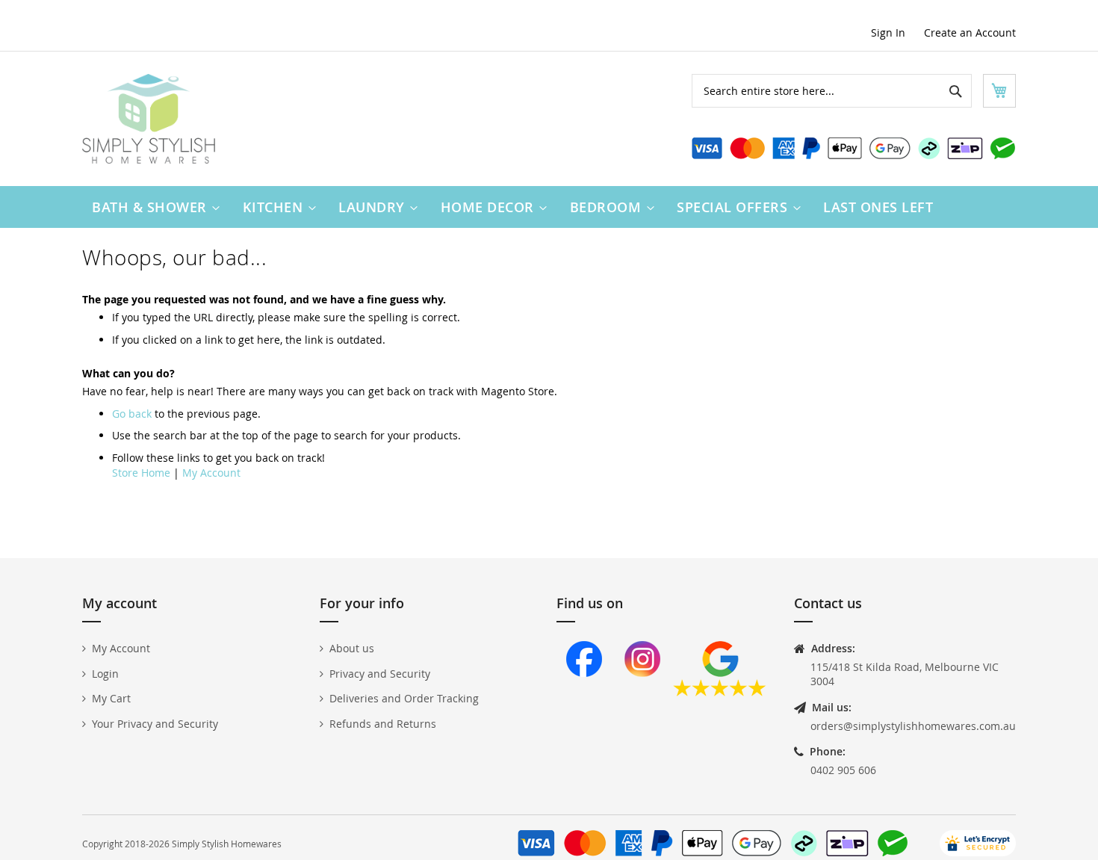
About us (351, 648)
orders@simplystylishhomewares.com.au (913, 726)
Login (105, 673)
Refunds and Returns (382, 724)
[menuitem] (152, 207)
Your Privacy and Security (155, 724)
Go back (132, 413)
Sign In (888, 32)
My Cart (111, 698)
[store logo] (148, 119)
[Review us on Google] (719, 692)
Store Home (141, 472)
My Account (211, 472)
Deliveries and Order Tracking (404, 698)
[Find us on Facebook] (584, 692)
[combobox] (832, 91)
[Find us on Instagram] (642, 692)
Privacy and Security (379, 673)
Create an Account (970, 32)
